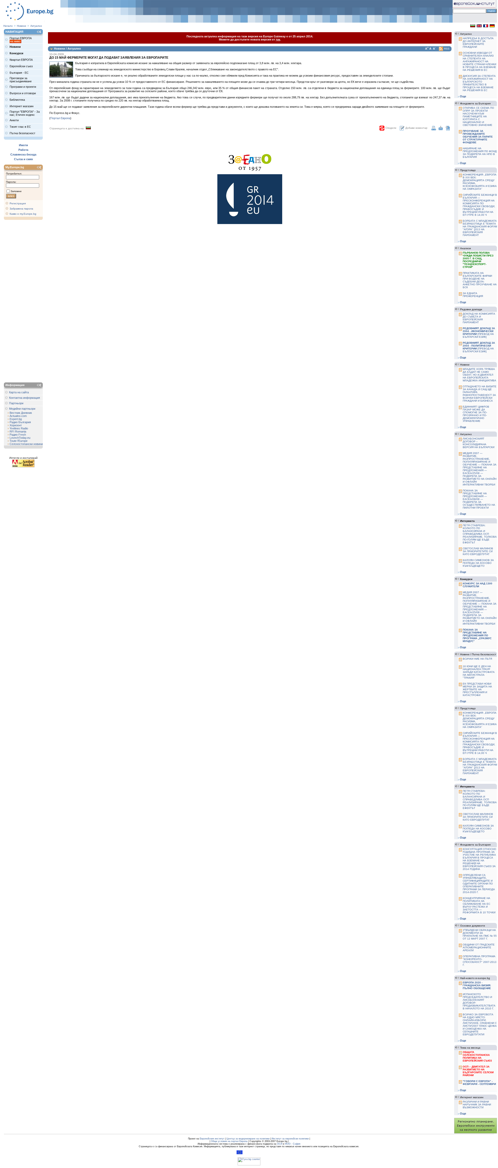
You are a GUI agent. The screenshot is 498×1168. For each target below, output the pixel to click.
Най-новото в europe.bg (475, 978)
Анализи (465, 248)
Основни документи (472, 925)
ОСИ (279, 1144)
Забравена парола (21, 208)
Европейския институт (212, 1138)
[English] (479, 26)
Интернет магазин (471, 1097)
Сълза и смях (23, 159)
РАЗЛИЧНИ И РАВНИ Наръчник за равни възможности (477, 1104)
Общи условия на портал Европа (229, 1141)
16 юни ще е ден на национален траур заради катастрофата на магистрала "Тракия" (479, 672)
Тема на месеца (470, 1047)
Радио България (20, 422)
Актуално (36, 25)
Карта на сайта (19, 392)
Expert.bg (16, 419)
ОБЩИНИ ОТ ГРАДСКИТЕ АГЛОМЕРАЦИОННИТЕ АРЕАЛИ (479, 947)
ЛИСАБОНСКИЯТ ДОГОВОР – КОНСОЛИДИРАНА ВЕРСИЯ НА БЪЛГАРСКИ (478, 443)
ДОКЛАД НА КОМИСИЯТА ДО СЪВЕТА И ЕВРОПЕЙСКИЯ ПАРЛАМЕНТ (479, 318)
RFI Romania (18, 431)
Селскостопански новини (26, 443)
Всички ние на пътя (477, 658)
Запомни (16, 191)
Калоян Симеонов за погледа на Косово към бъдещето (478, 563)
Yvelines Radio (19, 428)
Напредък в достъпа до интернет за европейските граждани (478, 42)
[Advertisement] (24, 302)
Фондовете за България (475, 103)
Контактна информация (24, 397)
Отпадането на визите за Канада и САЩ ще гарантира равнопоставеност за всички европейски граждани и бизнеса (479, 393)
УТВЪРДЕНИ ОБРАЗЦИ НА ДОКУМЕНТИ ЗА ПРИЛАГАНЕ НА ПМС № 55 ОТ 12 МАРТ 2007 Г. (480, 934)
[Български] (472, 26)
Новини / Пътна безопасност (478, 654)
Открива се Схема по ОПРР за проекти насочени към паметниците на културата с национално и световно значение (478, 116)
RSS (446, 48)
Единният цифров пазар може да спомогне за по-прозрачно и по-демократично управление (476, 413)
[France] (485, 26)
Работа (23, 149)
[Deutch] (492, 26)
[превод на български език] (479, 332)
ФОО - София (292, 1144)
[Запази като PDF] (447, 129)
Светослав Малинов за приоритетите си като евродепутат (478, 551)
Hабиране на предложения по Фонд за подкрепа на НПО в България (480, 152)
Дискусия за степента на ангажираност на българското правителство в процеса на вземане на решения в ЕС (479, 83)
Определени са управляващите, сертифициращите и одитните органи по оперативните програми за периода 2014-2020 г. (479, 884)
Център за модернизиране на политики (247, 1138)
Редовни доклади (471, 309)
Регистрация (18, 203)
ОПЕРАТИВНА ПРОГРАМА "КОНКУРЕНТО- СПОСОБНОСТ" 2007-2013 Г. (479, 960)
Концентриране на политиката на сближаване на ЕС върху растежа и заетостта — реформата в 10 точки (479, 905)
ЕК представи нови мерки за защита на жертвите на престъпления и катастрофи (477, 689)
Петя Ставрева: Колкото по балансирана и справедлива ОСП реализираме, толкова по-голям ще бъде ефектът (480, 534)
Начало (8, 25)
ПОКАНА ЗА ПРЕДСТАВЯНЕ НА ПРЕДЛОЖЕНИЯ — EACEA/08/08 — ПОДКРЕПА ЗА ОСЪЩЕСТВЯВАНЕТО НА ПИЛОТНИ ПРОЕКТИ (479, 499)
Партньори (16, 403)
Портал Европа (60, 118)
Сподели (390, 127)
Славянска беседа (23, 154)
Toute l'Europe (18, 440)
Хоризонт (16, 425)
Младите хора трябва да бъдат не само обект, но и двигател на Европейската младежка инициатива (479, 375)
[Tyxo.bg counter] (249, 1164)
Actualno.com (18, 415)
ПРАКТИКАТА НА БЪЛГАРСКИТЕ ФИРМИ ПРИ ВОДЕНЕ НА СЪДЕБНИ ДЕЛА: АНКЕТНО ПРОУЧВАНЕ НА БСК (480, 280)
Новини (21, 25)
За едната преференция (473, 295)
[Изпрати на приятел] (440, 129)
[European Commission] (240, 1153)
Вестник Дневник (21, 412)
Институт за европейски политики (290, 1138)
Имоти (23, 145)
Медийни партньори (22, 408)
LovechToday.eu (20, 437)
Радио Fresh (18, 434)
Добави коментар (416, 127)
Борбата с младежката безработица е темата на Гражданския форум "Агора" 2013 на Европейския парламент (480, 228)
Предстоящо (468, 170)
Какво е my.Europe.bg (23, 213)
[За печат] (433, 129)
